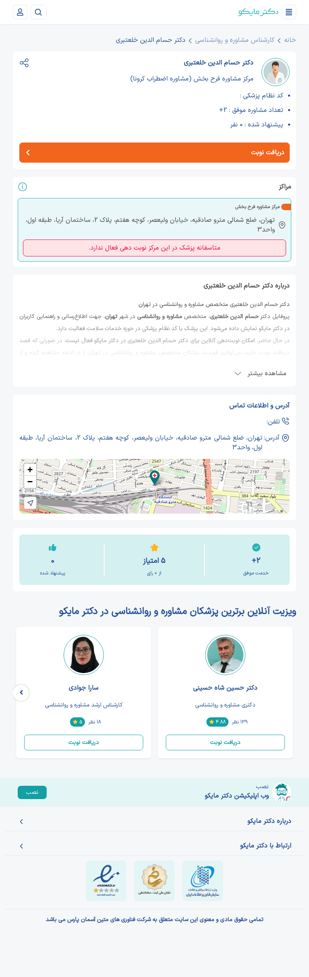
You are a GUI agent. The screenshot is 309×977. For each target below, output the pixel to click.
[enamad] (106, 881)
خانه (290, 40)
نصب (32, 792)
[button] (155, 478)
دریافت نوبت (225, 742)
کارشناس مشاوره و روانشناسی (234, 40)
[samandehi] (154, 881)
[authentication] (20, 12)
